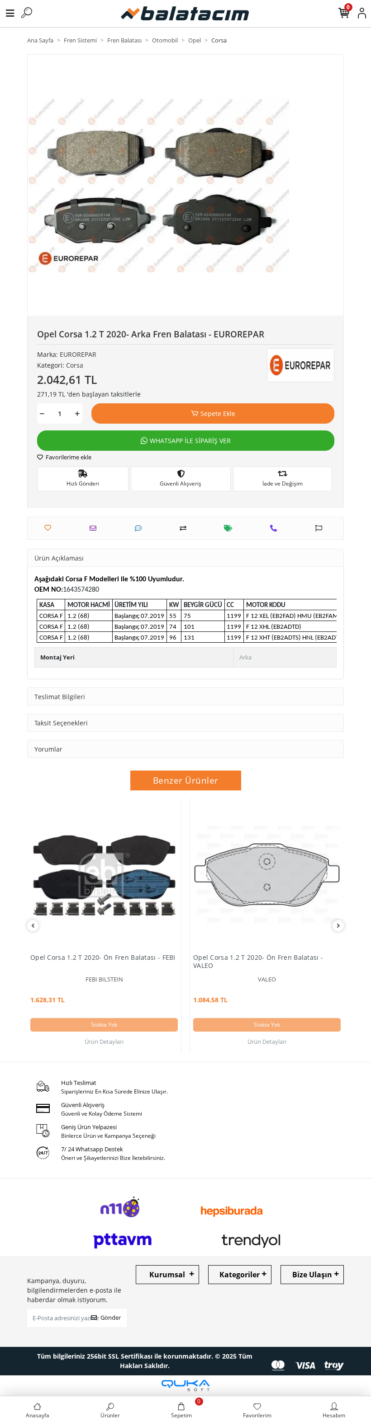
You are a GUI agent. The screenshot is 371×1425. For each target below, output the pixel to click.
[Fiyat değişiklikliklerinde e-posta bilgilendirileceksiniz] (230, 528)
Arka (245, 657)
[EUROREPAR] (300, 365)
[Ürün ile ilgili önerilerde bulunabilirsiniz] (321, 528)
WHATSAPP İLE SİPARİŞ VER (190, 440)
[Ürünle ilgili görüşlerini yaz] (140, 528)
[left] (33, 925)
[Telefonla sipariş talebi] (276, 528)
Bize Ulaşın (312, 1275)
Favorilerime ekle (67, 457)
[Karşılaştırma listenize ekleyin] (185, 528)
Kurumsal (167, 1275)
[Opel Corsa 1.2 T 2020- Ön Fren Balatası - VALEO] (267, 875)
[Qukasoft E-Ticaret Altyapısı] (185, 1385)
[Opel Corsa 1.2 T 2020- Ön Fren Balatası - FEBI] (104, 875)
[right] (338, 925)
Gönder (110, 1317)
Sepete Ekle (217, 413)
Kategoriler (239, 1275)
